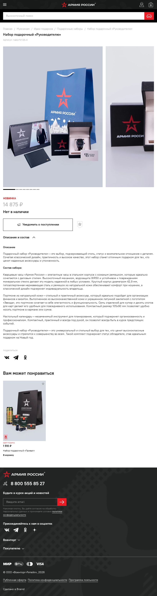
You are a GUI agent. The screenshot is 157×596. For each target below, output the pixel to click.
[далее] (61, 502)
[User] (142, 5)
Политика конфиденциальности (47, 580)
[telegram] (16, 357)
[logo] (78, 4)
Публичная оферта (14, 580)
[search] (149, 16)
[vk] (7, 357)
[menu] (5, 4)
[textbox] (73, 16)
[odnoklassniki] (25, 357)
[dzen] (34, 530)
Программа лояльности (83, 580)
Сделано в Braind (14, 589)
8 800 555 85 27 (28, 483)
